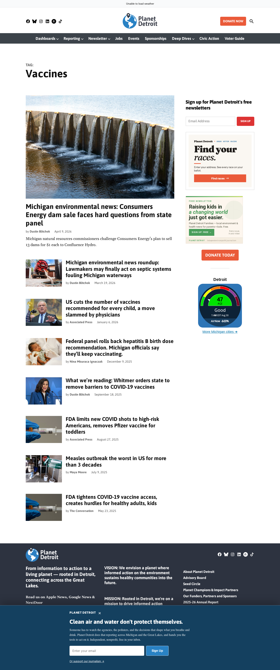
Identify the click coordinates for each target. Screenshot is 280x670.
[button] (220, 161)
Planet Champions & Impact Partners (210, 590)
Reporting (72, 38)
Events (133, 38)
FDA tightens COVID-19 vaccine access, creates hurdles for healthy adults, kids (111, 500)
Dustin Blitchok (40, 231)
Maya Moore (78, 472)
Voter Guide (234, 38)
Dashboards (45, 38)
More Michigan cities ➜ (220, 332)
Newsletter (97, 38)
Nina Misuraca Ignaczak (86, 361)
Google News (80, 597)
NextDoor (34, 602)
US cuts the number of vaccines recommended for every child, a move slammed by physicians (110, 308)
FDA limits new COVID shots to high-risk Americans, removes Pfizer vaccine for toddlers (112, 425)
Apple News (56, 597)
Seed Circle (191, 584)
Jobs (118, 38)
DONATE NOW (233, 21)
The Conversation (82, 510)
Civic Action (209, 38)
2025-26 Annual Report (200, 602)
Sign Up (157, 650)
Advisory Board (194, 578)
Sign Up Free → (202, 232)
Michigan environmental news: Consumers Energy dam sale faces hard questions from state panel (99, 214)
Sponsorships (155, 38)
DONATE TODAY (220, 255)
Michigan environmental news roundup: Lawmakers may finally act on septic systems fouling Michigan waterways (118, 268)
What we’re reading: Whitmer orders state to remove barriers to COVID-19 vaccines (118, 383)
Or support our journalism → (87, 661)
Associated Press (81, 322)
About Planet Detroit (198, 572)
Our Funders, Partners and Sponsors (210, 596)
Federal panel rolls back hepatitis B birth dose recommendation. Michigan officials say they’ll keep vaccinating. (120, 347)
